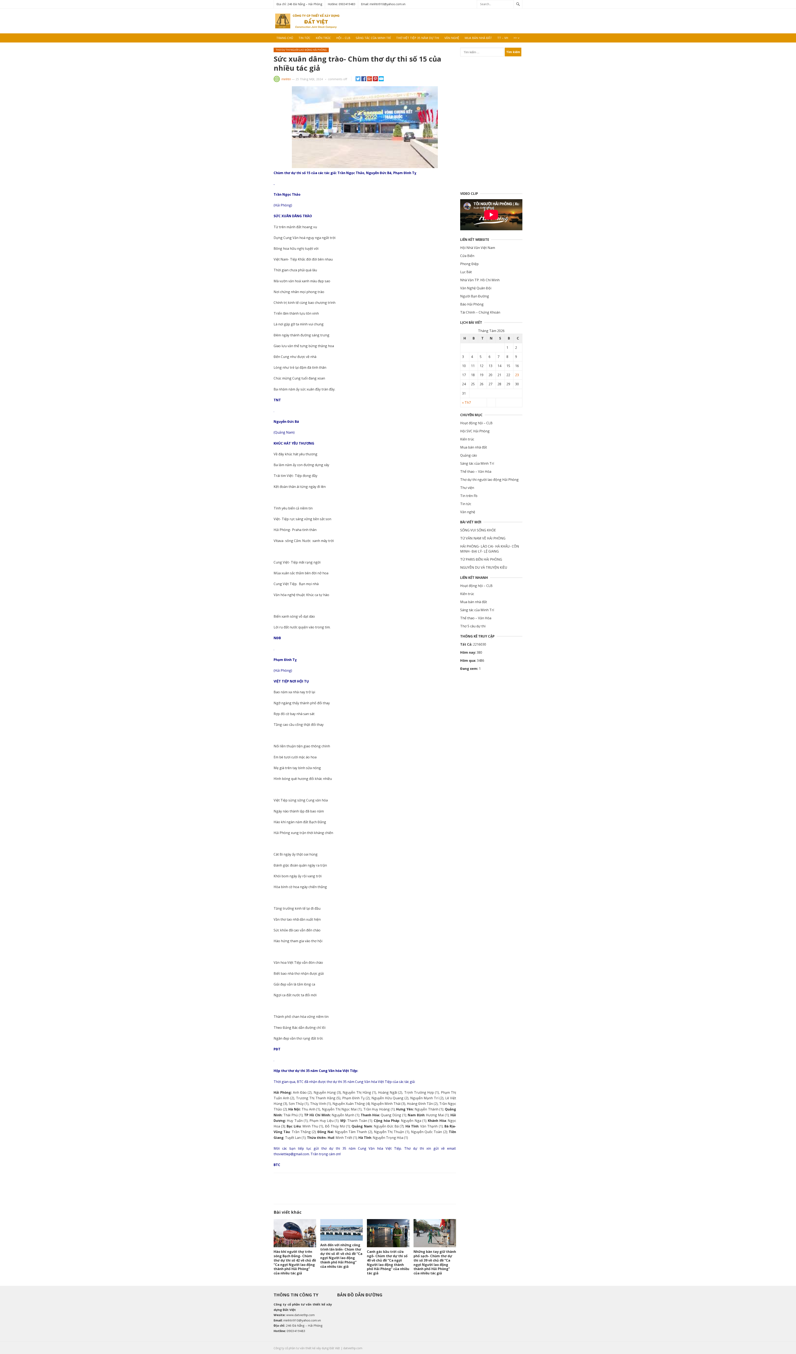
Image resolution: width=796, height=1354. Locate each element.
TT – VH (502, 38)
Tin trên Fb (468, 495)
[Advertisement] (446, 21)
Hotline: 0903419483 (341, 4)
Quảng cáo (468, 455)
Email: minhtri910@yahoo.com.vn (383, 4)
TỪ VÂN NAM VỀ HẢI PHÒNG (482, 538)
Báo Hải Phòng (472, 304)
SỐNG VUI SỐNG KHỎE (478, 530)
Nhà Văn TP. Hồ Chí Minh (480, 280)
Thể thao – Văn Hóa (475, 471)
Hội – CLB (343, 38)
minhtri (286, 79)
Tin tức (304, 38)
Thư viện (467, 487)
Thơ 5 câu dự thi (472, 626)
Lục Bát (466, 272)
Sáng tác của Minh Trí (373, 38)
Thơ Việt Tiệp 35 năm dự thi (417, 38)
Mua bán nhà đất (478, 38)
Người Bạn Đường (474, 296)
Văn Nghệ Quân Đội (475, 288)
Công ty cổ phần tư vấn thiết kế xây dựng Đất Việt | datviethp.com (318, 1348)
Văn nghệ (451, 38)
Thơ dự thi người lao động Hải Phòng (301, 50)
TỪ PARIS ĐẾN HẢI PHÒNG (481, 559)
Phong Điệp (469, 264)
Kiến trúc (323, 38)
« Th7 (466, 402)
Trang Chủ (284, 38)
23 (517, 375)
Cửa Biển (467, 255)
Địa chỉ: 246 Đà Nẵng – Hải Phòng (299, 4)
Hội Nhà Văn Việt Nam (477, 247)
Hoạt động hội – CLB (476, 423)
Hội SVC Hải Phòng (475, 431)
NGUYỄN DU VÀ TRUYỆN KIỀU (483, 567)
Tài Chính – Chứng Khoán (480, 312)
